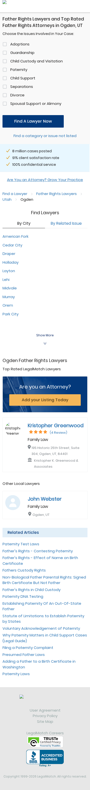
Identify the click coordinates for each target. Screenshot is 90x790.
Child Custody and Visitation (36, 61)
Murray (8, 296)
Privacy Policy (45, 715)
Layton (8, 270)
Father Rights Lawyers (56, 193)
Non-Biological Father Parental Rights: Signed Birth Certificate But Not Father (44, 580)
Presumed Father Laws (23, 654)
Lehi (6, 279)
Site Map (45, 721)
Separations (21, 86)
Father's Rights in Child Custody (31, 589)
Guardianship (22, 52)
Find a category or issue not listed (45, 135)
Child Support (22, 78)
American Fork (15, 236)
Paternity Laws (16, 673)
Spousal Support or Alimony (35, 103)
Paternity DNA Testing (22, 596)
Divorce (17, 95)
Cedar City (12, 245)
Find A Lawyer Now (33, 121)
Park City (10, 314)
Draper (8, 253)
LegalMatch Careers (45, 733)
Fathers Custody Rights (24, 570)
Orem (7, 305)
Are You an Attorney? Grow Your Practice (45, 179)
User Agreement (45, 710)
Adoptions (20, 44)
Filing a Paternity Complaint (27, 647)
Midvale (9, 288)
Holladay (10, 262)
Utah (7, 199)
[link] (45, 701)
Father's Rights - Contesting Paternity (37, 551)
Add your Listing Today (45, 400)
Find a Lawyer (14, 193)
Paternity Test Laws (20, 544)
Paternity (18, 69)
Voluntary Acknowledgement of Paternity (41, 628)
